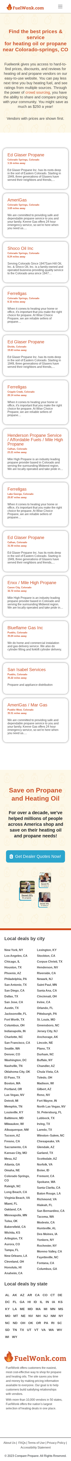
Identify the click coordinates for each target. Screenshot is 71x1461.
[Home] (27, 6)
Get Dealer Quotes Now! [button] (38, 856)
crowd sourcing (37, 92)
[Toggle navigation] (60, 6)
